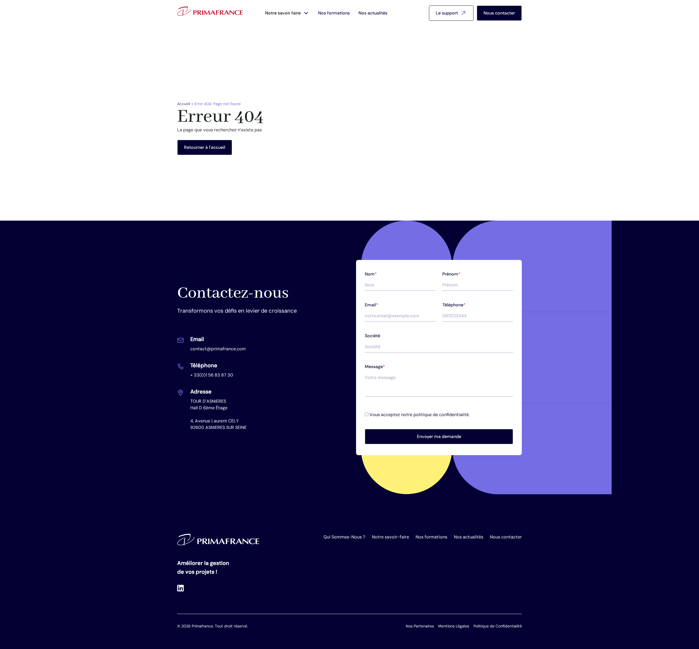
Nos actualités (373, 13)
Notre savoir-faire (390, 537)
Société (372, 336)
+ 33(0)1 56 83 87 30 (211, 375)
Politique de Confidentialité (497, 626)
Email (371, 305)
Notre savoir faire (283, 13)
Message (375, 366)
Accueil (183, 103)
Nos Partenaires (420, 626)
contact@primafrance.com (218, 349)
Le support (447, 13)
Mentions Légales (453, 626)
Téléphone (454, 305)
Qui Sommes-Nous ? (344, 537)
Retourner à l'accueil (204, 147)
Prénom (451, 274)
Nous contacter (499, 13)
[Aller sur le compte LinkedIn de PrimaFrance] (180, 588)
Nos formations (334, 13)
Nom (371, 274)
